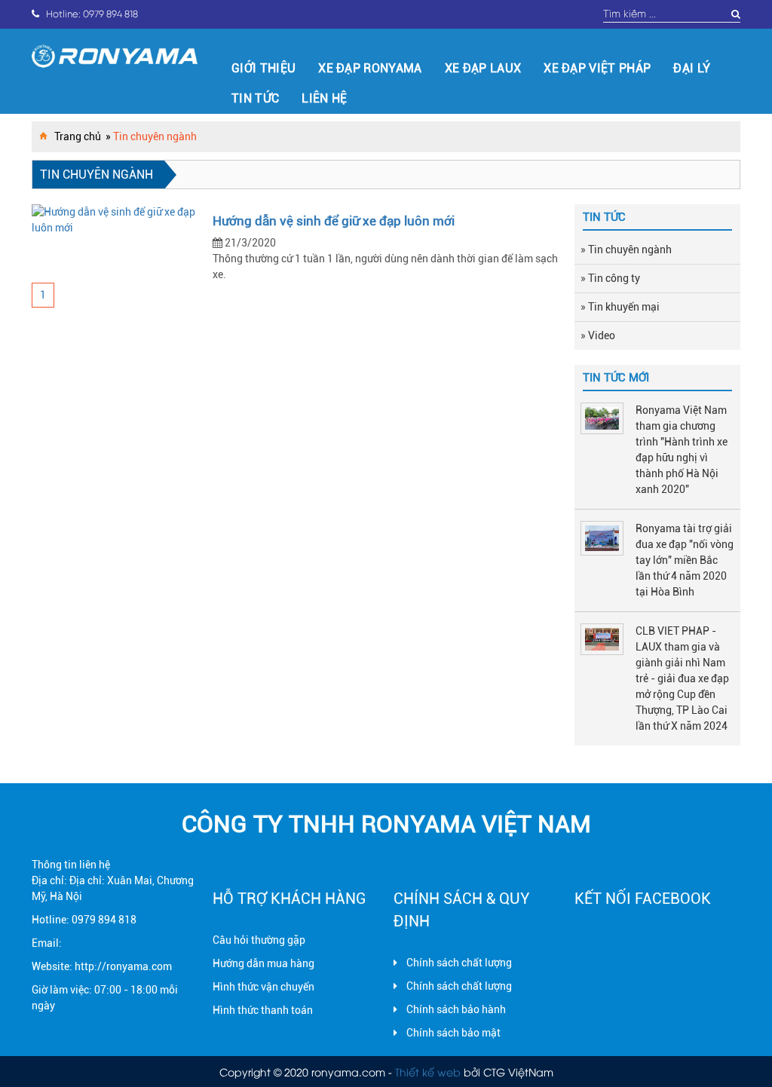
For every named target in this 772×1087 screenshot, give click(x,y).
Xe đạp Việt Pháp (597, 68)
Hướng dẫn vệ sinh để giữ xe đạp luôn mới (334, 220)
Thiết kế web (428, 1071)
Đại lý (691, 68)
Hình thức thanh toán (263, 1010)
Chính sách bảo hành (456, 1009)
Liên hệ (324, 98)
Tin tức (255, 98)
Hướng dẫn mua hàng (263, 963)
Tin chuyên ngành (630, 249)
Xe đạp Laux (483, 68)
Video (601, 335)
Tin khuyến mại (624, 307)
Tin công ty (614, 278)
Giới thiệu (263, 68)
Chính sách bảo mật (453, 1033)
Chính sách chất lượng (459, 963)
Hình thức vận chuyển (263, 987)
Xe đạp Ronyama (369, 68)
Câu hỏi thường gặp (259, 940)
